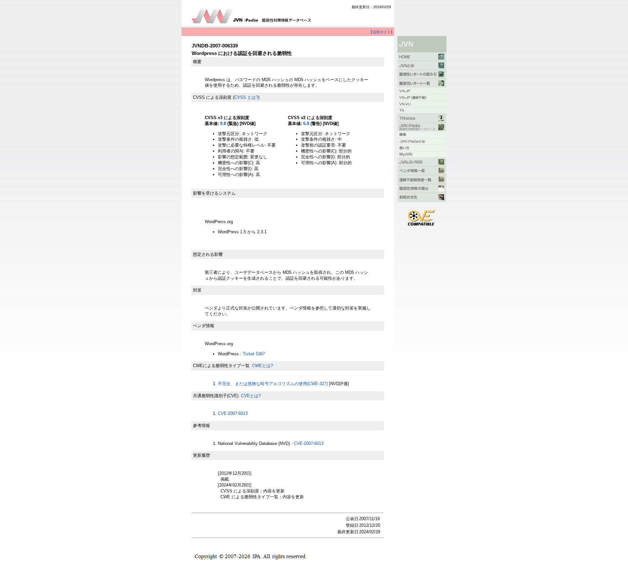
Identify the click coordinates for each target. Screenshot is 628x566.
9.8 (223, 123)
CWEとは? (262, 365)
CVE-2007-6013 (233, 413)
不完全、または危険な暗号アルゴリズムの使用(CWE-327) (273, 383)
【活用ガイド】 (381, 32)
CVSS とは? (246, 97)
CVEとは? (251, 395)
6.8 (306, 123)
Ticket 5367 (254, 353)
